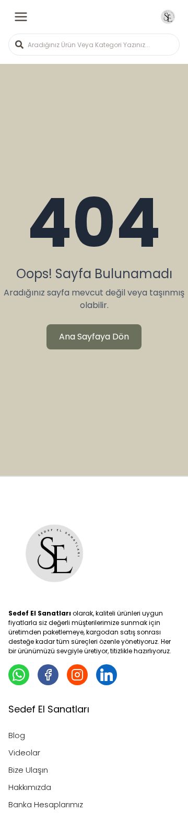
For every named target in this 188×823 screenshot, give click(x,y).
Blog (16, 735)
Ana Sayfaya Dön (94, 337)
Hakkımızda (29, 787)
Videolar (24, 752)
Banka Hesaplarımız (45, 804)
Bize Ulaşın (28, 769)
